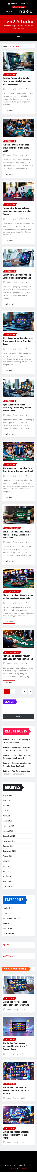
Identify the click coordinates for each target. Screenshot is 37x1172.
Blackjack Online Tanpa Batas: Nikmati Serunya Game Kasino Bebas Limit (17, 535)
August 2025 (8, 856)
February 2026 (8, 826)
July (17, 46)
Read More (9, 110)
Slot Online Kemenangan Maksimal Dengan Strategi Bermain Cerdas (15, 1046)
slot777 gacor (8, 956)
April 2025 (7, 876)
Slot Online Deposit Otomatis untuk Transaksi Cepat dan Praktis (16, 1135)
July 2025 (6, 861)
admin (8, 89)
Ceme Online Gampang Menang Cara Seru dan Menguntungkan (17, 276)
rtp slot (6, 945)
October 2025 (8, 846)
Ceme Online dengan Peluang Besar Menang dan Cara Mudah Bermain (17, 211)
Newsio (13, 1168)
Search (9, 701)
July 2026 (6, 801)
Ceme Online (8, 913)
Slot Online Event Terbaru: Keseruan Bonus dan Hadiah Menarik (16, 1090)
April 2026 (7, 816)
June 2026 (6, 806)
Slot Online (7, 923)
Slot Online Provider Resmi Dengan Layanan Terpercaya (16, 1003)
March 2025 (7, 881)
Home (5, 46)
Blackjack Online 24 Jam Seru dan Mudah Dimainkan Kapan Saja (18, 597)
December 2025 (9, 836)
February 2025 (8, 886)
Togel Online (8, 928)
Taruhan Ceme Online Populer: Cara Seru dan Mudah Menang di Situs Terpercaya (17, 81)
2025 (12, 46)
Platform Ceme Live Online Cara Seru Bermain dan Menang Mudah (18, 470)
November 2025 (9, 841)
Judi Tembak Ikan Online (12, 918)
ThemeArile (23, 1168)
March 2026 (7, 821)
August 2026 (8, 796)
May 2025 (6, 871)
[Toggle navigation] (18, 37)
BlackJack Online (9, 908)
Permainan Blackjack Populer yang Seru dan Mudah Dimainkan (18, 657)
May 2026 (6, 811)
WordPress (31, 1165)
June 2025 (6, 866)
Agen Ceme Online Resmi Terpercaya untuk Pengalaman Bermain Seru (17, 408)
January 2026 (8, 831)
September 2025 (9, 851)
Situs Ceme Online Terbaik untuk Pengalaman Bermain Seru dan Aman (18, 341)
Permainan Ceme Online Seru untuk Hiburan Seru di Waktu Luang (16, 148)
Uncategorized (8, 933)
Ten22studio (19, 21)
